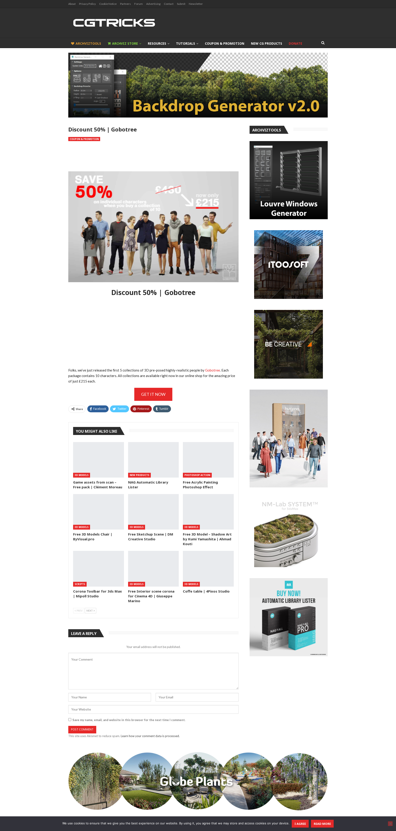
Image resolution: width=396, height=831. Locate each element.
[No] (390, 823)
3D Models (81, 475)
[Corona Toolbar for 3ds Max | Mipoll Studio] (98, 568)
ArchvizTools (88, 43)
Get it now (153, 394)
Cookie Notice (108, 3)
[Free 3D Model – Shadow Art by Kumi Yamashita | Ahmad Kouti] (208, 512)
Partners (125, 3)
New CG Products (266, 43)
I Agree (300, 824)
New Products (139, 475)
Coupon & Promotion (224, 43)
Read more (322, 824)
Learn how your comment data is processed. (150, 736)
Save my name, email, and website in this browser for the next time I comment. (128, 720)
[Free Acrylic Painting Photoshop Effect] (208, 460)
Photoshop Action (197, 475)
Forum (138, 3)
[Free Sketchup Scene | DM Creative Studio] (153, 512)
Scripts (80, 584)
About (72, 3)
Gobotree (212, 370)
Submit (181, 3)
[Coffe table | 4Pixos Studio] (208, 568)
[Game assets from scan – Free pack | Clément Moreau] (98, 460)
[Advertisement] (153, 156)
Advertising (153, 3)
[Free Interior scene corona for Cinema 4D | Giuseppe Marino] (153, 568)
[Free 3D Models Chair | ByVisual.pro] (98, 512)
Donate (295, 43)
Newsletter (196, 3)
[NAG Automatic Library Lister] (153, 460)
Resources (157, 43)
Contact (168, 3)
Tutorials (185, 43)
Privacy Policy (87, 3)
